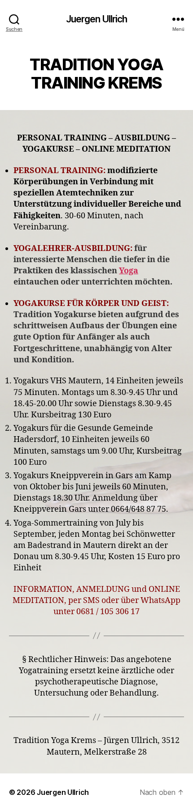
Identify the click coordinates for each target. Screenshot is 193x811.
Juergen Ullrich (96, 19)
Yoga (128, 271)
